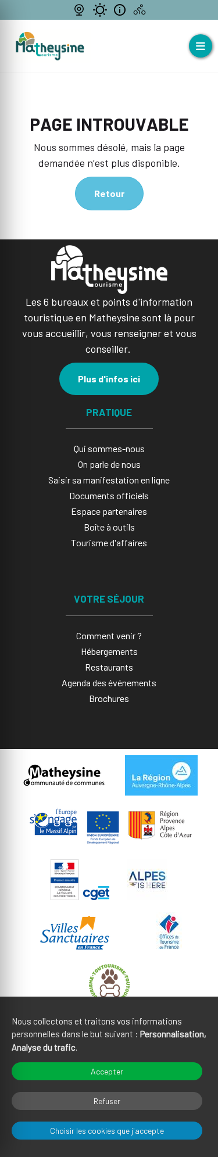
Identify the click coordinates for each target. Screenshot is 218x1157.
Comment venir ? (109, 635)
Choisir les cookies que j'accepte (107, 1130)
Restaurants (109, 666)
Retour (109, 193)
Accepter (107, 1071)
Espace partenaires (109, 511)
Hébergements (109, 651)
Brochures (109, 698)
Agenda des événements (109, 682)
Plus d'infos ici (109, 378)
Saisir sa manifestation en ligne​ (109, 479)
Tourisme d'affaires (109, 542)
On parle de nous (109, 464)
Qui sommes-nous (109, 448)
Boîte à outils (109, 526)
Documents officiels (109, 495)
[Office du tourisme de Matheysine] (50, 46)
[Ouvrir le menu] (200, 46)
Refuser (107, 1101)
